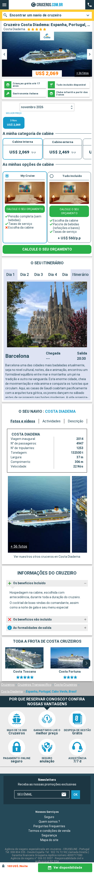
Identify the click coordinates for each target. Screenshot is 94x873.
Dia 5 (66, 274)
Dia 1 (10, 274)
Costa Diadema (12, 691)
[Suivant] (81, 514)
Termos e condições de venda (49, 830)
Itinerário (80, 274)
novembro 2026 (32, 107)
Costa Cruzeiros (65, 684)
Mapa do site (49, 840)
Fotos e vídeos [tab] (22, 421)
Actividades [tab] (51, 421)
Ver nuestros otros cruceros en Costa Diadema (47, 556)
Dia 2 (24, 274)
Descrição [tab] (75, 421)
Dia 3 (38, 274)
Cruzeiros (8, 684)
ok (75, 794)
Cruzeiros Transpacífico (34, 684)
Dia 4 (52, 274)
